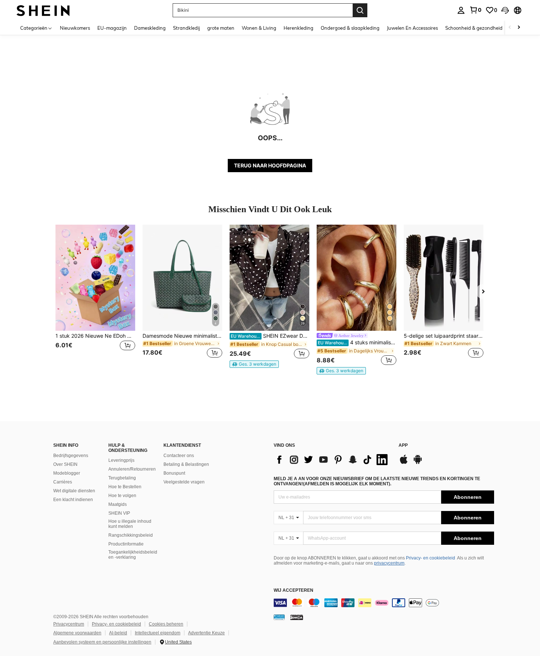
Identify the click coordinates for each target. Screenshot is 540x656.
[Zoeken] (360, 10)
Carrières (62, 482)
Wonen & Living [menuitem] (259, 28)
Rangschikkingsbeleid (130, 535)
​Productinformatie (126, 544)
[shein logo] (43, 10)
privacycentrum (389, 563)
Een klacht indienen (73, 499)
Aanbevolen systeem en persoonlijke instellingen (102, 642)
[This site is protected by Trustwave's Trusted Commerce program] (279, 617)
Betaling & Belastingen (186, 464)
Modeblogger (66, 473)
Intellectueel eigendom (157, 632)
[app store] (404, 462)
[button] (505, 10)
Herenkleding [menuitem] (298, 28)
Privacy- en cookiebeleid (430, 558)
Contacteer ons (178, 455)
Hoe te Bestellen (124, 486)
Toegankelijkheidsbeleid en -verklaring (132, 555)
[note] (254, 364)
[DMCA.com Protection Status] (296, 617)
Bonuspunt (174, 473)
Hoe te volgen (122, 495)
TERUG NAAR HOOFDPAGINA (270, 165)
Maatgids (117, 504)
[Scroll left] (509, 28)
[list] (332, 459)
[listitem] (95, 296)
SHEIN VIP (119, 513)
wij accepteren (293, 590)
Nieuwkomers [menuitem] (75, 28)
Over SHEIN (65, 464)
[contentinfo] (384, 602)
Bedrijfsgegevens (70, 455)
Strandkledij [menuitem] (186, 28)
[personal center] (461, 10)
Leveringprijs (121, 460)
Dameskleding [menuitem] (150, 28)
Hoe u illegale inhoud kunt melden (129, 524)
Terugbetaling (122, 478)
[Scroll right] (518, 28)
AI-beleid (118, 632)
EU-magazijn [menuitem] (112, 28)
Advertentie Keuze (206, 632)
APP (403, 445)
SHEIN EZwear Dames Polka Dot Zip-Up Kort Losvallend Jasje (270, 336)
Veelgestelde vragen (184, 482)
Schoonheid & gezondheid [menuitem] (474, 28)
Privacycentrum (68, 624)
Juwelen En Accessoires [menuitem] (412, 28)
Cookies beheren (166, 624)
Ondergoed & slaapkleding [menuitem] (350, 28)
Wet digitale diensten (74, 490)
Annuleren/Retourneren (132, 469)
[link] (475, 10)
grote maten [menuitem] (220, 28)
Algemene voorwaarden (77, 632)
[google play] (418, 462)
